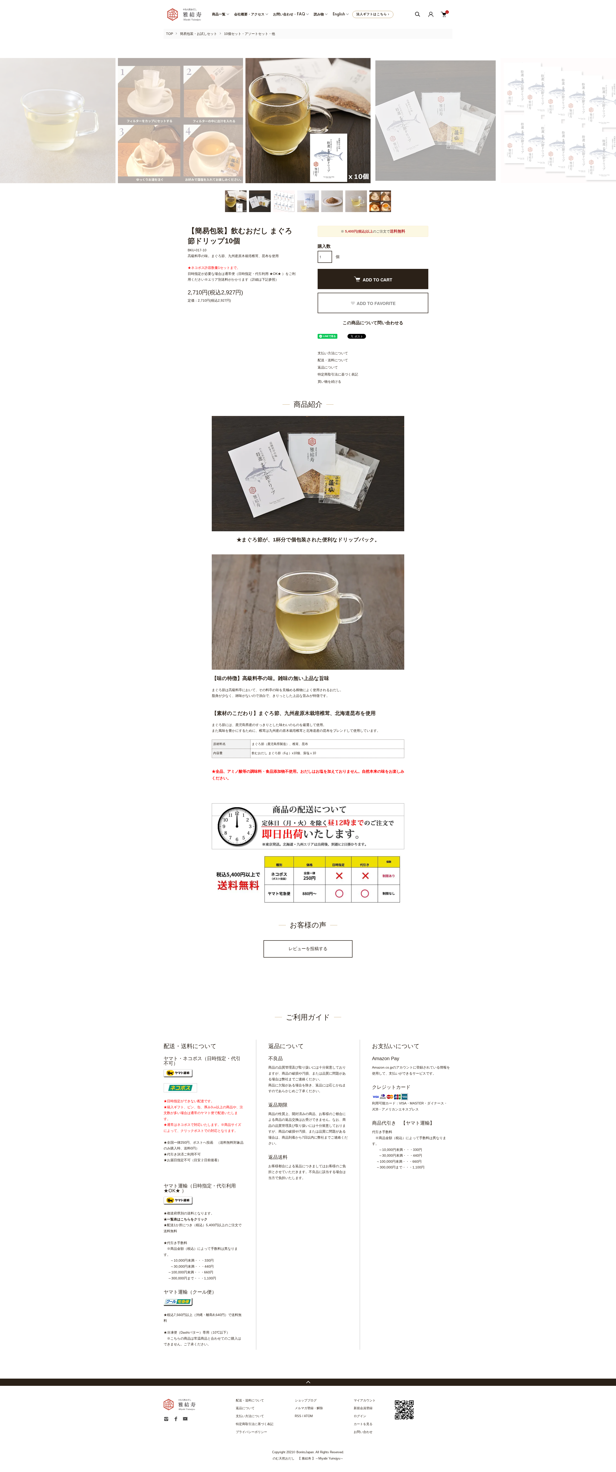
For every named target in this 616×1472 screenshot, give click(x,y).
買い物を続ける (329, 381)
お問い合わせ (363, 1432)
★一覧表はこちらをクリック (185, 1219)
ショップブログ (306, 1400)
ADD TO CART (377, 280)
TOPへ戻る (308, 1382)
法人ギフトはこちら (372, 14)
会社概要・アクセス (249, 14)
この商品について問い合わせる (373, 322)
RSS (298, 1416)
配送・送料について (333, 360)
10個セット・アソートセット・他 (249, 34)
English (339, 14)
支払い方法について (333, 353)
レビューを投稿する (308, 948)
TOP (169, 34)
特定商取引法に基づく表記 (338, 374)
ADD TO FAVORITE (376, 303)
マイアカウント (365, 1400)
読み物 (319, 14)
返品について (328, 367)
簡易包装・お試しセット (198, 34)
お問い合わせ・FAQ (289, 14)
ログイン (360, 1416)
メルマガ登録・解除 (309, 1408)
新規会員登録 (363, 1408)
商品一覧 (218, 14)
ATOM (308, 1416)
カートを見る (363, 1424)
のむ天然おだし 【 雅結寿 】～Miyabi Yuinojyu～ (308, 1458)
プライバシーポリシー (251, 1432)
